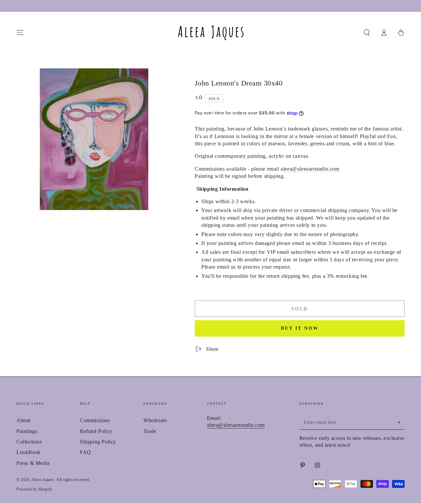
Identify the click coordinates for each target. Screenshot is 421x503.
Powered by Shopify (34, 489)
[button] (366, 32)
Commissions (95, 420)
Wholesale (155, 420)
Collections (29, 441)
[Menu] (20, 32)
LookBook (28, 452)
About (23, 420)
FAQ (85, 452)
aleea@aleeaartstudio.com (311, 169)
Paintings (26, 431)
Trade (149, 431)
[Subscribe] (401, 422)
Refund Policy (96, 431)
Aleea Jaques (43, 479)
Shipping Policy (98, 441)
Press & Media (33, 463)
